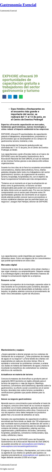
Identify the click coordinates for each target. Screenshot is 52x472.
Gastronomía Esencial (18, 5)
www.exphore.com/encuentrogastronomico (19, 446)
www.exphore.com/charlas (33, 444)
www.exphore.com (30, 455)
